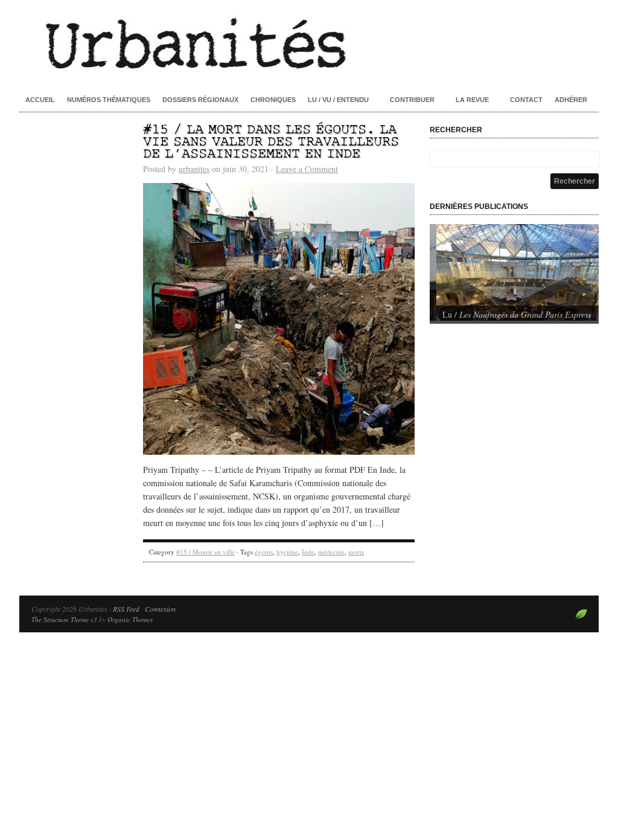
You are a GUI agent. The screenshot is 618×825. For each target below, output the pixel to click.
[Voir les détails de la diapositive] (514, 272)
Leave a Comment (307, 169)
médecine (331, 551)
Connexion (160, 609)
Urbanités (309, 42)
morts (356, 551)
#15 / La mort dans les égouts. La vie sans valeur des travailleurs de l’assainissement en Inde (271, 142)
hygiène (287, 551)
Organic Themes (130, 619)
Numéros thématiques (108, 99)
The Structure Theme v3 (64, 619)
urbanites (194, 169)
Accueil (40, 99)
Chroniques (273, 99)
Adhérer (571, 99)
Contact (526, 99)
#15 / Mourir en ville (205, 551)
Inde (308, 551)
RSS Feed (126, 609)
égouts (264, 551)
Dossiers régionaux (200, 99)
